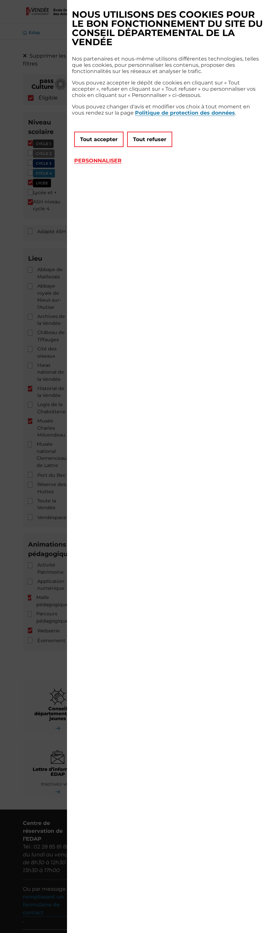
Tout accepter (99, 139)
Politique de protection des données (185, 113)
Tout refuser (149, 139)
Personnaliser (98, 161)
